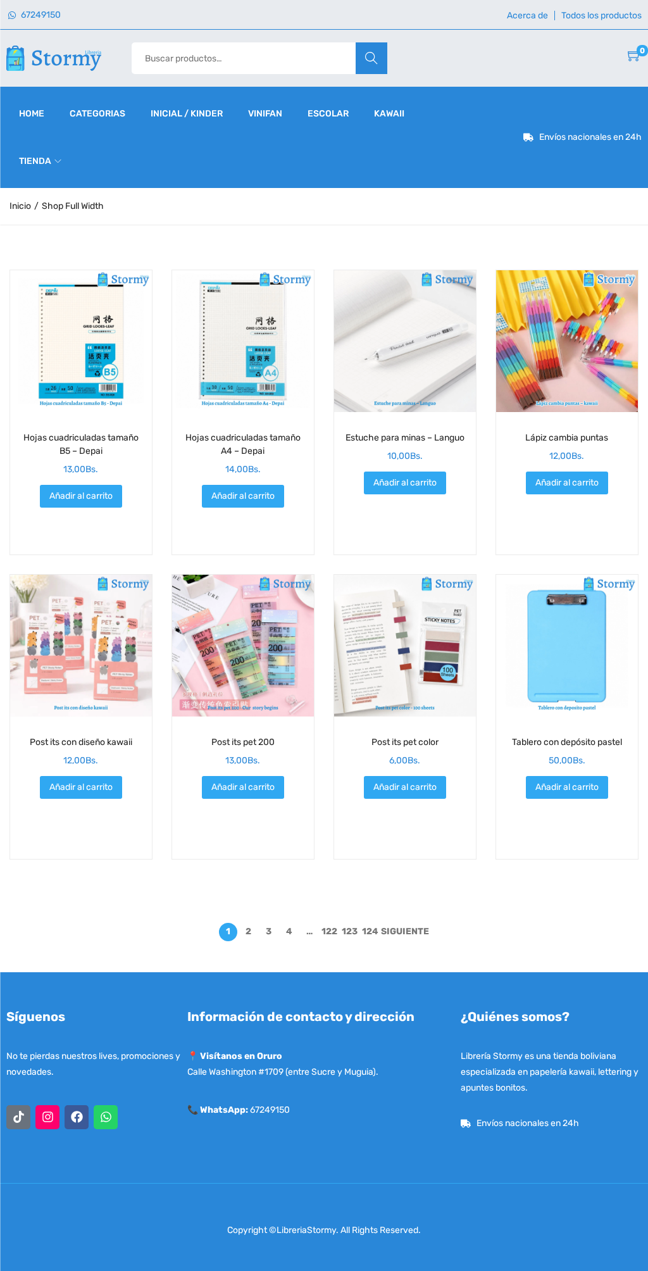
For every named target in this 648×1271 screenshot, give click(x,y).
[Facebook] (77, 1117)
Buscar (371, 58)
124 (370, 931)
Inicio (20, 206)
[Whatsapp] (106, 1117)
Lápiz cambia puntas (566, 437)
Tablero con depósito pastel (567, 742)
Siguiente (405, 931)
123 (350, 931)
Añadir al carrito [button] (81, 496)
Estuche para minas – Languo (405, 437)
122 (329, 931)
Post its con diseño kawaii (81, 742)
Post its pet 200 (243, 742)
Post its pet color (405, 742)
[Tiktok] (18, 1117)
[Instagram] (47, 1117)
